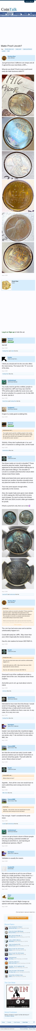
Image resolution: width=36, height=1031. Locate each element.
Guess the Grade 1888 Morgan (16, 931)
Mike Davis (5, 792)
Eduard (10, 950)
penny (3, 51)
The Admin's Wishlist (9, 1016)
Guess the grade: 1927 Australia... (17, 970)
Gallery (25, 13)
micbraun (4, 691)
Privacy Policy (32, 1028)
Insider (12, 350)
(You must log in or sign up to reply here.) (25, 912)
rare (8, 51)
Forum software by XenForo (7, 1028)
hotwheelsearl (12, 380)
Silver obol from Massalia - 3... (16, 935)
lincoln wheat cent (9, 49)
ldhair (9, 895)
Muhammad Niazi (13, 928)
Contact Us (29, 1026)
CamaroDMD (11, 746)
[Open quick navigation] (33, 1022)
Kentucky (10, 338)
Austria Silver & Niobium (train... (16, 975)
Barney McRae (12, 932)
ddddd (10, 976)
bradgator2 (11, 407)
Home (3, 13)
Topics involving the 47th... (15, 944)
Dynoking (11, 958)
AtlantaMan (11, 941)
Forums (10, 13)
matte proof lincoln (27, 49)
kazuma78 (4, 594)
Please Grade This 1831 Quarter (16, 953)
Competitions (18, 13)
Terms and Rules (24, 1028)
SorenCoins (5, 401)
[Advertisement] (18, 31)
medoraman (12, 594)
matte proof (18, 49)
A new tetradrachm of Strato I (15, 926)
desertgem (11, 724)
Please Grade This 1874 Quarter (16, 948)
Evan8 (9, 457)
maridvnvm (11, 967)
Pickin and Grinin (13, 963)
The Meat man (12, 937)
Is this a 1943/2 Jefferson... (15, 940)
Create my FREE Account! (18, 918)
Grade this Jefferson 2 (14, 961)
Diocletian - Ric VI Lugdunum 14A (16, 966)
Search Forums (5, 15)
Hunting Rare (12, 56)
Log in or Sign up (29, 1)
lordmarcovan (12, 945)
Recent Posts (14, 15)
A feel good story (13, 957)
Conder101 (11, 867)
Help (34, 1026)
